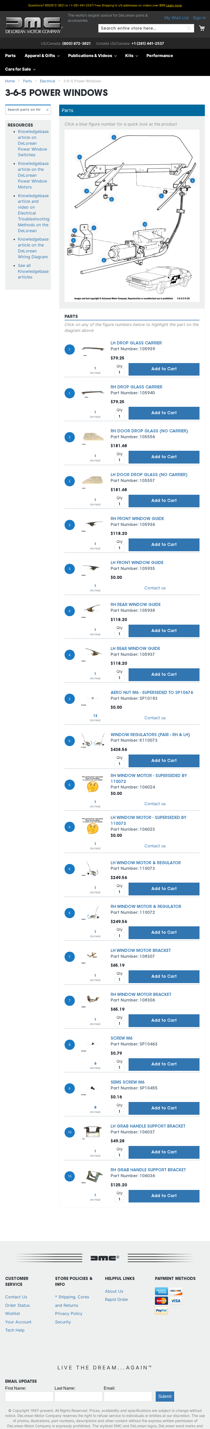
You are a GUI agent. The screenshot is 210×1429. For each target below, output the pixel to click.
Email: (109, 1388)
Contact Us (16, 1296)
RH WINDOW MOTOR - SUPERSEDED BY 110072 (149, 779)
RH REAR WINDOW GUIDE (136, 605)
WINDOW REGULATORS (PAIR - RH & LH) (150, 735)
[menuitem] (12, 55)
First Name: (15, 1388)
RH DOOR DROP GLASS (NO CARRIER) (149, 431)
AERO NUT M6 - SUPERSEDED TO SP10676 (152, 693)
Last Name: (65, 1388)
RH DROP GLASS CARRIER (136, 387)
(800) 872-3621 (76, 43)
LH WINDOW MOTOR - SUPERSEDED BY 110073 (148, 821)
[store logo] (34, 25)
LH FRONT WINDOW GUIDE (137, 563)
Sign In (199, 17)
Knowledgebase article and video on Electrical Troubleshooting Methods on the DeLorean (33, 213)
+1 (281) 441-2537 (147, 43)
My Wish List (176, 17)
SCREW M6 (121, 1039)
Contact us (155, 587)
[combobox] (146, 28)
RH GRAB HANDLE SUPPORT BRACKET (148, 1170)
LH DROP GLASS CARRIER (136, 343)
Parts (28, 81)
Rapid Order (116, 1299)
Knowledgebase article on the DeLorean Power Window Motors (33, 175)
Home (10, 81)
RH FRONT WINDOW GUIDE (137, 519)
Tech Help (15, 1330)
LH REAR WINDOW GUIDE (135, 649)
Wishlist (12, 1313)
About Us (114, 1291)
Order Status (17, 1305)
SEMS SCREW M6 (127, 1083)
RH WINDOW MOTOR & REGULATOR (146, 907)
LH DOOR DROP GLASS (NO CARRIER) (149, 475)
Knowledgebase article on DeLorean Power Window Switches (33, 143)
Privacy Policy (68, 1313)
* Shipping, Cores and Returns (72, 1301)
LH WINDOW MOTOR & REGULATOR (146, 863)
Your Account (18, 1321)
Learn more (174, 5)
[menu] (105, 62)
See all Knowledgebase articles (33, 271)
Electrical (48, 81)
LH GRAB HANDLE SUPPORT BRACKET (148, 1126)
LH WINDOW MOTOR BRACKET (141, 951)
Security (63, 1321)
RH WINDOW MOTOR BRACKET (141, 995)
